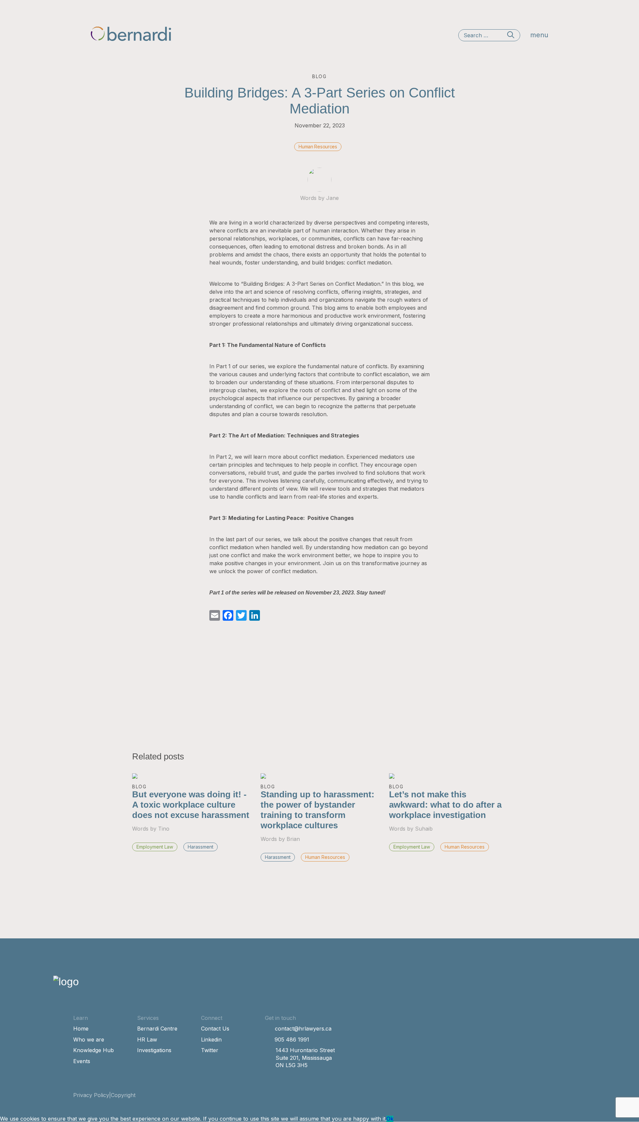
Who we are (88, 1039)
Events (81, 1061)
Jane (332, 198)
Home (81, 1028)
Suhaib (424, 828)
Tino (163, 828)
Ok (389, 1118)
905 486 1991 (292, 1039)
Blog (139, 786)
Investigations (154, 1050)
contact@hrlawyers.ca (303, 1028)
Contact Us (215, 1028)
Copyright (123, 1095)
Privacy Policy (91, 1095)
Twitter (209, 1050)
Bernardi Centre (157, 1028)
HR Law (147, 1039)
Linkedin (211, 1039)
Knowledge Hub (93, 1050)
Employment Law (154, 847)
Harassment (200, 847)
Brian (293, 839)
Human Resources (318, 146)
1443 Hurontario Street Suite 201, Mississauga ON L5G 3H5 (305, 1057)
